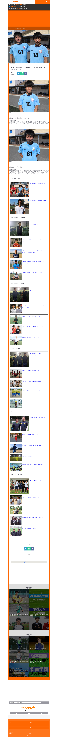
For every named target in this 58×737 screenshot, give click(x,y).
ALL (10, 722)
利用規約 (10, 733)
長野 (30, 556)
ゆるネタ (13, 28)
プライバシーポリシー (32, 732)
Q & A (10, 727)
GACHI (31, 722)
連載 (30, 727)
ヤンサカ (10, 28)
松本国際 (27, 556)
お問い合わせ (11, 732)
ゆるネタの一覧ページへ (30, 561)
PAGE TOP (29, 717)
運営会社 (30, 733)
